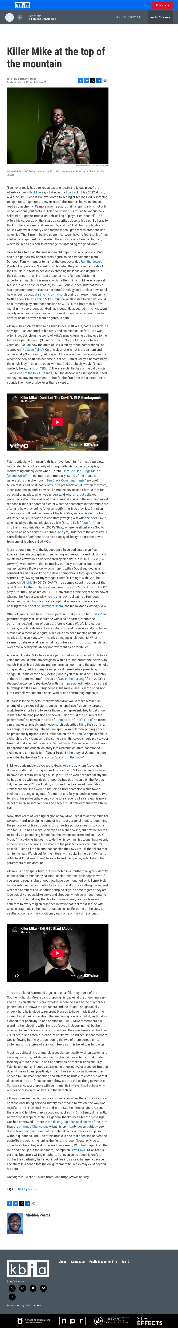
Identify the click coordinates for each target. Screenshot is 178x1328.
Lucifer (87, 522)
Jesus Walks (17, 476)
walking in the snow (69, 757)
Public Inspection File (103, 1261)
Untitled (61, 720)
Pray (60, 527)
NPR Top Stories (27, 1189)
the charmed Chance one (31, 1126)
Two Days (78, 1150)
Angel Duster (62, 743)
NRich (45, 368)
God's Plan (98, 614)
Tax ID (125, 1261)
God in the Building (71, 679)
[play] (9, 17)
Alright (26, 582)
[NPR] (72, 1321)
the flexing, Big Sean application (69, 1122)
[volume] (20, 17)
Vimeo (63, 1261)
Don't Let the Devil (27, 373)
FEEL (50, 592)
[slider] (25, 17)
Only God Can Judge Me (79, 471)
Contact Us (78, 1261)
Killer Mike (34, 192)
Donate (164, 5)
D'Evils (75, 522)
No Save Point (32, 349)
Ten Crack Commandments (66, 480)
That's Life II (83, 720)
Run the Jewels (91, 261)
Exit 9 (67, 1021)
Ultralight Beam (52, 606)
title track (72, 192)
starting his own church (50, 294)
